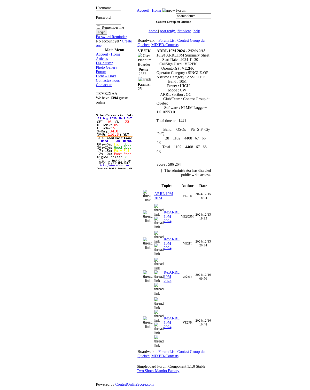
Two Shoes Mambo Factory (158, 371)
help (197, 31)
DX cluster (104, 63)
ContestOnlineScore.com (134, 384)
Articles (102, 59)
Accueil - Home (108, 54)
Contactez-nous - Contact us (109, 82)
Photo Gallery (106, 67)
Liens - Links (106, 76)
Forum (101, 72)
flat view (184, 31)
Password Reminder (111, 37)
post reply (168, 31)
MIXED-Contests (164, 45)
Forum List (167, 40)
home (153, 31)
